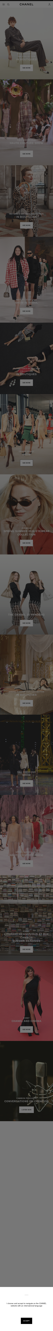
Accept (26, 1321)
